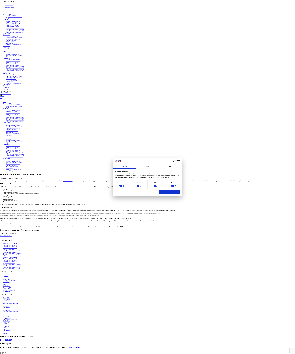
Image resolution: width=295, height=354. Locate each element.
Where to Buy (6, 33)
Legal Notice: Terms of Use (10, 319)
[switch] (139, 186)
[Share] (3, 352)
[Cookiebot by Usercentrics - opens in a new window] (173, 161)
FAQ (7, 18)
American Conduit (67, 181)
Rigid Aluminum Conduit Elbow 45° (15, 29)
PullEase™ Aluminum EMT (13, 21)
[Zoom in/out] (0, 352)
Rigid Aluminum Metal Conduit (14, 17)
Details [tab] (147, 166)
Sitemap (5, 323)
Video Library (9, 135)
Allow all (169, 192)
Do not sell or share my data (125, 192)
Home (4, 12)
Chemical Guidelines (11, 40)
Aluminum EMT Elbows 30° (13, 25)
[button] (5, 91)
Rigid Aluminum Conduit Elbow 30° (15, 30)
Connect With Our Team (9, 280)
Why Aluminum (7, 14)
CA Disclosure (6, 46)
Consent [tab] (124, 166)
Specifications (6, 35)
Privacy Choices (7, 318)
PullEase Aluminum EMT (12, 15)
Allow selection (147, 192)
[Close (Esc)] (5, 352)
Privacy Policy (6, 48)
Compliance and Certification (13, 39)
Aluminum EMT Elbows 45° (13, 24)
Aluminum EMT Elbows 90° (13, 22)
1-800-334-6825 (6, 340)
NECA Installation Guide (12, 41)
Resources (5, 124)
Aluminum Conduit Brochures (13, 44)
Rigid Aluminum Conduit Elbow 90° (15, 28)
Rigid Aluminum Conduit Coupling (14, 32)
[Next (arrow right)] (2, 353)
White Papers (9, 43)
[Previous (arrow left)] (0, 353)
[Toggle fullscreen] (2, 352)
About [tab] (170, 166)
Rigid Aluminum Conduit (12, 26)
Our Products (6, 19)
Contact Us (6, 47)
